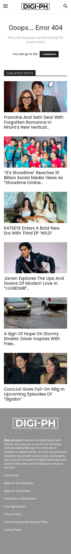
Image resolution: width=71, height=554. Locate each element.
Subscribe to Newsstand (20, 498)
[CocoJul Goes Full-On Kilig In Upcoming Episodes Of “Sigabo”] (35, 368)
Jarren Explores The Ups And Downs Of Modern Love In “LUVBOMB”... (34, 283)
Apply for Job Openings (19, 483)
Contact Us (11, 475)
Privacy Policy (13, 514)
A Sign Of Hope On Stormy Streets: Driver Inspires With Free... (32, 338)
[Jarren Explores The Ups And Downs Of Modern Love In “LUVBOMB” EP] (35, 257)
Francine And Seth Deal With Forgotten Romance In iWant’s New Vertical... (34, 122)
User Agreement (15, 506)
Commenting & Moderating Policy (26, 522)
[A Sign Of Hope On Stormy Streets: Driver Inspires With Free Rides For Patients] (35, 313)
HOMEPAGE (49, 54)
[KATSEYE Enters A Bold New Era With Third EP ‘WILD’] (35, 207)
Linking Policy (13, 529)
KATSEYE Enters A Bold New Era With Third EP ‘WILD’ (32, 230)
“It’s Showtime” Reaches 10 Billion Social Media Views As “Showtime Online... (33, 177)
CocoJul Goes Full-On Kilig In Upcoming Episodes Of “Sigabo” (34, 394)
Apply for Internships (17, 490)
